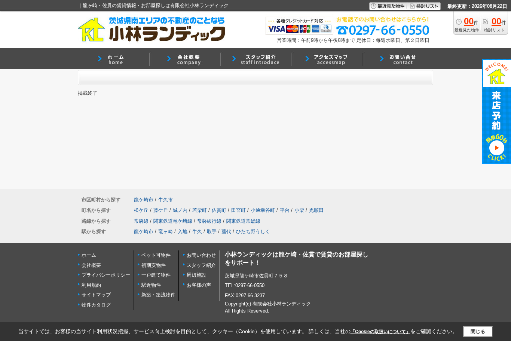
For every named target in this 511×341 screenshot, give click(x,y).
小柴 (299, 210)
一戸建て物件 (156, 275)
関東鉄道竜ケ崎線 (172, 221)
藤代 (226, 231)
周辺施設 (196, 275)
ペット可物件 (156, 255)
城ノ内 (180, 210)
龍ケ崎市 (143, 200)
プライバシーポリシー (106, 275)
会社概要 (91, 265)
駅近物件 (151, 285)
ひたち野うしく (253, 231)
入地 (182, 231)
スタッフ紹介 (201, 265)
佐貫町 (219, 210)
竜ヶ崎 (165, 231)
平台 (285, 210)
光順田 (316, 210)
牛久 (197, 231)
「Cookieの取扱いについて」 (380, 331)
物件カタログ (96, 305)
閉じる (478, 331)
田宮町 (238, 210)
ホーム (89, 255)
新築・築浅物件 (158, 295)
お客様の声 (199, 285)
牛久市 (165, 200)
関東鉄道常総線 (243, 221)
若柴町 (199, 210)
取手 (212, 231)
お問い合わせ (201, 255)
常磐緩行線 (209, 221)
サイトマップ (96, 295)
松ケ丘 (141, 210)
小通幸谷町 (263, 210)
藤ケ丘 (160, 210)
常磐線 (141, 221)
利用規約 (91, 285)
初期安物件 (153, 265)
